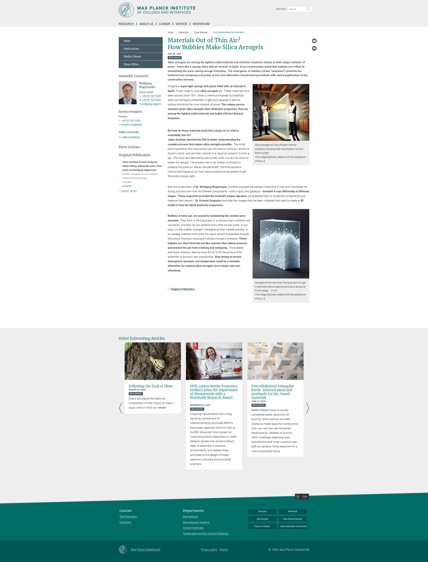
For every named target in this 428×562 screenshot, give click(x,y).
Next (307, 408)
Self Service (262, 519)
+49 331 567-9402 (151, 100)
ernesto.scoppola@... (133, 124)
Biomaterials (190, 516)
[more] (274, 290)
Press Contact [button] (129, 147)
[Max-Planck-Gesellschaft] (125, 550)
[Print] (314, 48)
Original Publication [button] (134, 155)
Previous (120, 408)
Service (181, 24)
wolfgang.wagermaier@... (155, 104)
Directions (125, 522)
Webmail (292, 511)
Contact (126, 511)
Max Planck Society (292, 519)
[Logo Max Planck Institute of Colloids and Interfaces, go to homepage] (181, 10)
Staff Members (128, 516)
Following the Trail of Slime (151, 386)
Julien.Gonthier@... (132, 137)
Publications (131, 48)
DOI (135, 190)
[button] (306, 138)
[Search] (308, 9)
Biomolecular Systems (196, 522)
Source (125, 190)
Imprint (224, 549)
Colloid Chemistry (193, 528)
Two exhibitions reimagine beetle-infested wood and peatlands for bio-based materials (272, 391)
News (127, 41)
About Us (146, 24)
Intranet (262, 511)
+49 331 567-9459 (151, 96)
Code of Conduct (262, 526)
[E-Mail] (314, 40)
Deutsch (281, 9)
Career (164, 24)
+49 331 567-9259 (131, 120)
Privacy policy (209, 549)
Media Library (132, 56)
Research (126, 24)
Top (304, 496)
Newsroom (201, 24)
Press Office (131, 64)
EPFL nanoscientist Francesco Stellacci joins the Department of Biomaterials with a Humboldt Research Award (214, 391)
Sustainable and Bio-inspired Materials (206, 533)
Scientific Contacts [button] (133, 76)
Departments (193, 511)
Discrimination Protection (293, 526)
